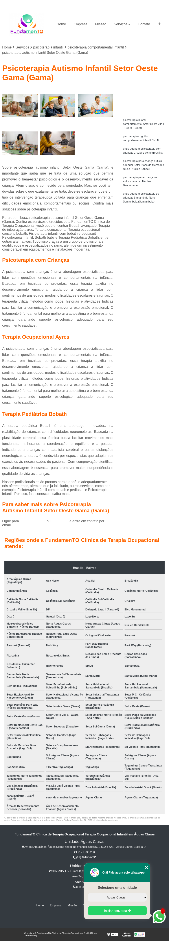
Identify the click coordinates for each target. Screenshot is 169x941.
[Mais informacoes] (159, 24)
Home (61, 24)
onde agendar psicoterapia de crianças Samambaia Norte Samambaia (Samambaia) (141, 197)
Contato (144, 24)
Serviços (120, 24)
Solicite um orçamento (144, 91)
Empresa (80, 24)
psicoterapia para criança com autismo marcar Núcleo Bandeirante (141, 181)
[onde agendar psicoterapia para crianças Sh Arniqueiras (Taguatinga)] (58, 105)
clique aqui (60, 521)
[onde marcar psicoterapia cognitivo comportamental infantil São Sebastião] (20, 143)
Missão (100, 24)
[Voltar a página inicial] (27, 24)
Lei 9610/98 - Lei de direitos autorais (99, 820)
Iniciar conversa (116, 911)
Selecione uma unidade (117, 887)
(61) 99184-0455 (33, 521)
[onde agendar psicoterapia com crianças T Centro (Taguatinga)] (20, 105)
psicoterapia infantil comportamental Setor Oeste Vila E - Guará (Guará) (144, 124)
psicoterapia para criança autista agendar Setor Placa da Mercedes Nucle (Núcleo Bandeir (143, 165)
